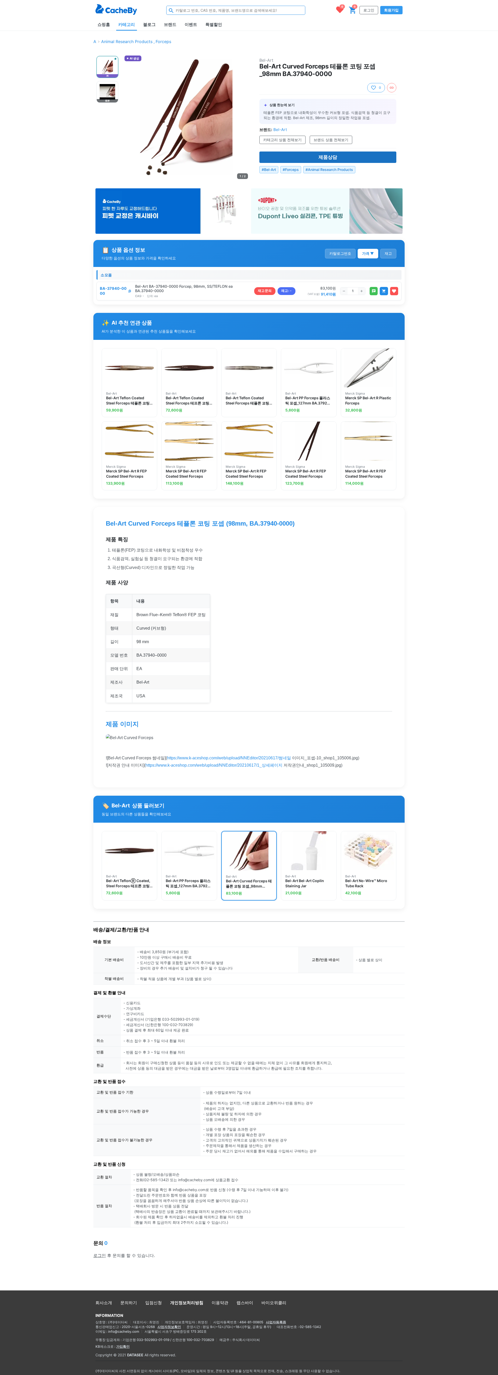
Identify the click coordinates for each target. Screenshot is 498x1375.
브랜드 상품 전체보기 (331, 140)
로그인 (368, 10)
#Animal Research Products (329, 169)
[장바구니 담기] (384, 291)
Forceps (163, 41)
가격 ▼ (368, 253)
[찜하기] (394, 291)
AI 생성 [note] (134, 59)
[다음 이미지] (243, 117)
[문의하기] (374, 291)
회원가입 (391, 10)
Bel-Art (266, 60)
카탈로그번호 (340, 253)
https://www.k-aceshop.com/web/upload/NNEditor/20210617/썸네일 (229, 758)
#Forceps (291, 169)
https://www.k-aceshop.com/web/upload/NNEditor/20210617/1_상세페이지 (214, 765)
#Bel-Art (269, 169)
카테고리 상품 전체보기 (282, 140)
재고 (388, 253)
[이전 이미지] (129, 117)
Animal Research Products (127, 41)
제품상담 (328, 157)
